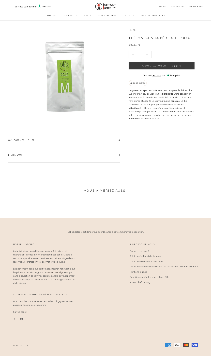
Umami (133, 30)
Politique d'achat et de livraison (145, 256)
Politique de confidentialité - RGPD (147, 261)
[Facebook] (14, 318)
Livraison (15, 155)
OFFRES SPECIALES (153, 16)
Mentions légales (138, 272)
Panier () (196, 6)
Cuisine (51, 16)
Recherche (177, 6)
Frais (87, 16)
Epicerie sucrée (138, 83)
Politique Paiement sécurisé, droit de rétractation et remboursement (164, 266)
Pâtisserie (70, 16)
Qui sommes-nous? (21, 140)
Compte (162, 6)
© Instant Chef (22, 345)
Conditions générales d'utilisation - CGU (149, 277)
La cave (128, 16)
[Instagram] (21, 318)
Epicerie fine (107, 16)
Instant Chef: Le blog (140, 282)
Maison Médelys (55, 272)
